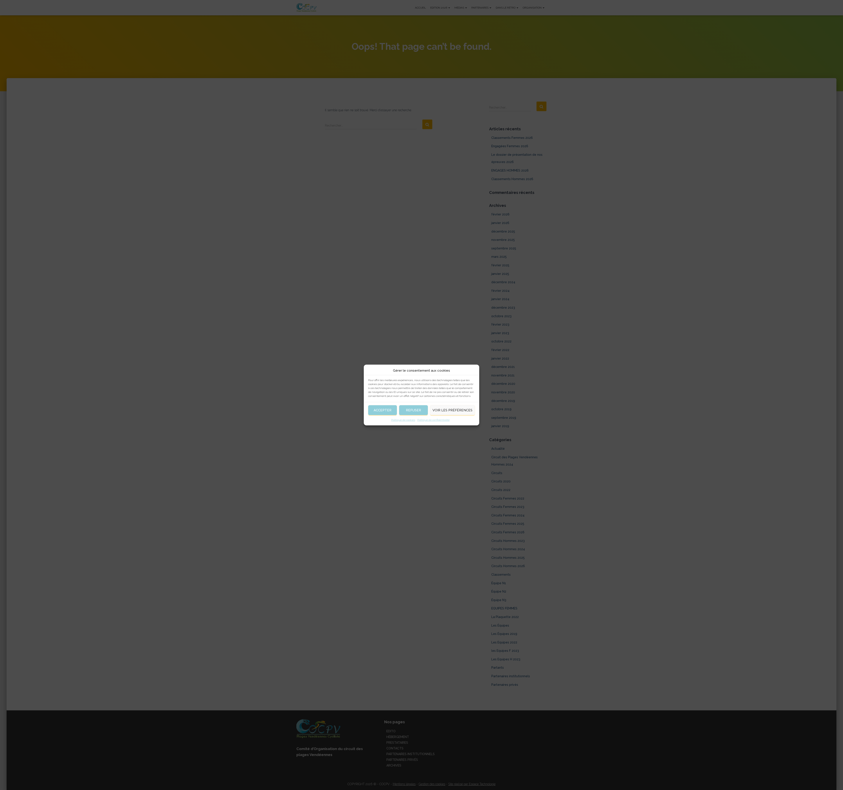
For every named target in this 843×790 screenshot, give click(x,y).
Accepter (382, 410)
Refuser (413, 410)
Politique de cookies (403, 419)
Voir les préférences (452, 410)
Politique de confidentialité (433, 419)
